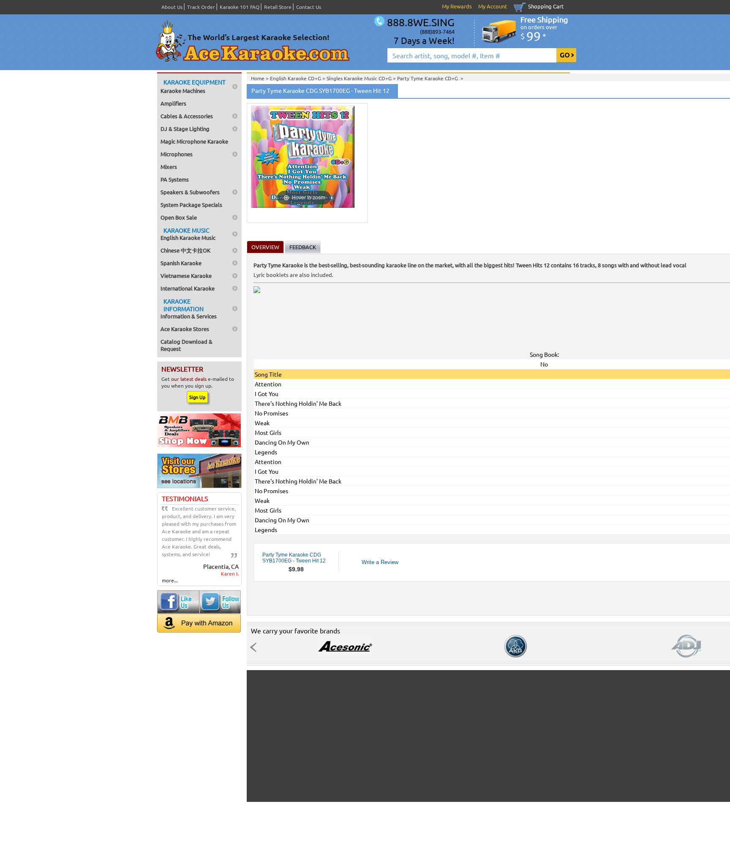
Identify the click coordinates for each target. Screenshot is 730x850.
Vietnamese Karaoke (186, 275)
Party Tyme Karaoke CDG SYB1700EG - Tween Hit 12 (294, 558)
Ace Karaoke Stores (185, 328)
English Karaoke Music (188, 233)
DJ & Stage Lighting (185, 128)
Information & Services (189, 308)
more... (170, 580)
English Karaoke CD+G (296, 78)
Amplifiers (173, 103)
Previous (255, 647)
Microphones (177, 154)
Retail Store (277, 6)
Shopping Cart (546, 6)
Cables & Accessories (187, 115)
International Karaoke (188, 288)
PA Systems (175, 179)
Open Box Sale (179, 217)
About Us (171, 6)
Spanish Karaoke (181, 262)
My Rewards (457, 6)
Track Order (201, 6)
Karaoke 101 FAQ (239, 6)
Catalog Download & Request (186, 345)
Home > (260, 78)
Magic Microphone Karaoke (194, 141)
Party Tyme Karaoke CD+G (428, 78)
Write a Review (380, 562)
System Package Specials (191, 204)
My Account (492, 6)
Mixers (169, 166)
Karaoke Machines (193, 86)
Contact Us (308, 6)
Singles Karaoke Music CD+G (360, 78)
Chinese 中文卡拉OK (185, 250)
